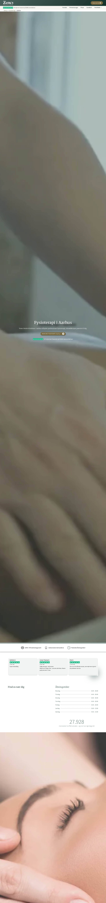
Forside (64, 7)
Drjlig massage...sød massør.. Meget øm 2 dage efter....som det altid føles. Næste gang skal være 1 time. (52, 668)
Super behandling (14, 666)
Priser (82, 7)
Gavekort (89, 7)
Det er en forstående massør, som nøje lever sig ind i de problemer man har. (83, 667)
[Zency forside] (8, 3)
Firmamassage (73, 7)
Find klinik (97, 7)
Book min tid (96, 3)
